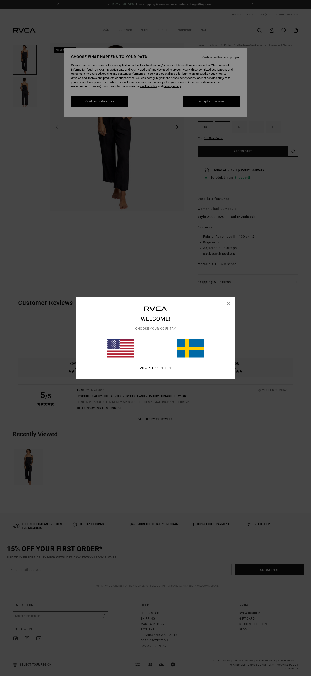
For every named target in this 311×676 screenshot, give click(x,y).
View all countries (155, 368)
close (229, 303)
